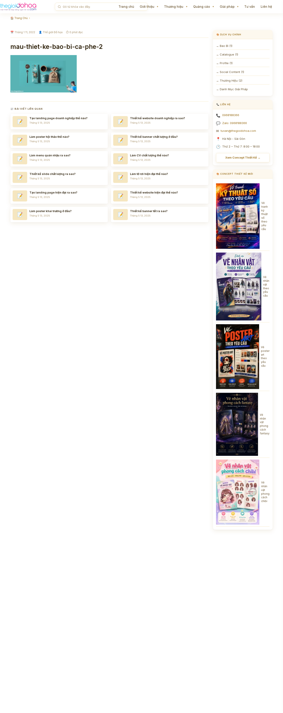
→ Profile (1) (224, 63)
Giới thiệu (147, 6)
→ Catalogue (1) (227, 54)
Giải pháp (227, 6)
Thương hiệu (173, 6)
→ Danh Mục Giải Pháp (232, 89)
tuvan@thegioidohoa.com (238, 130)
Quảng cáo (201, 6)
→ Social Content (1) (230, 72)
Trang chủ (126, 6)
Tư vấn (249, 6)
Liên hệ (266, 6)
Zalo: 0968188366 (234, 123)
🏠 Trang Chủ (19, 18)
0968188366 (230, 115)
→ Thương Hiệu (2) (229, 80)
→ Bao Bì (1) (224, 46)
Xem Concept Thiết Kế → (242, 157)
